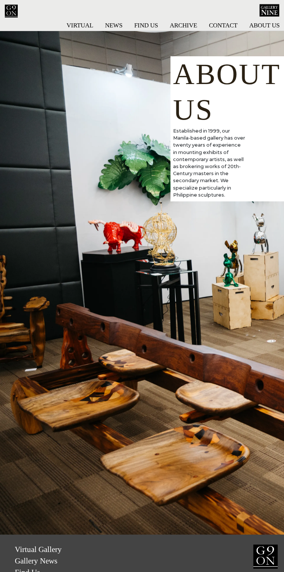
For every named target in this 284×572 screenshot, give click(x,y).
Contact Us (253, 556)
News (113, 25)
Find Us (146, 25)
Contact (223, 25)
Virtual (80, 25)
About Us (264, 25)
